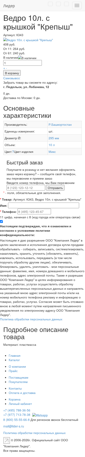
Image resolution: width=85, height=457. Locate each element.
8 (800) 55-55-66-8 (16, 419)
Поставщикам (18, 377)
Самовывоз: (11, 78)
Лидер (9, 5)
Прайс (13, 371)
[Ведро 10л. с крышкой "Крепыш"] (28, 39)
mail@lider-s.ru (13, 426)
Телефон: (8, 211)
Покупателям (18, 381)
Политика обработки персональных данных (31, 319)
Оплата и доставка (22, 392)
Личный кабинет (20, 403)
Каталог (14, 360)
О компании (17, 366)
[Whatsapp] (39, 414)
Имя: (3, 205)
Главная (14, 355)
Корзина (14, 399)
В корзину (12, 73)
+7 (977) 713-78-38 (16, 414)
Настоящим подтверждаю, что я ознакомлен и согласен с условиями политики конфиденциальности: (35, 230)
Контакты (15, 388)
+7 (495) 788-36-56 (16, 410)
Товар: (6, 199)
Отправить (55, 187)
